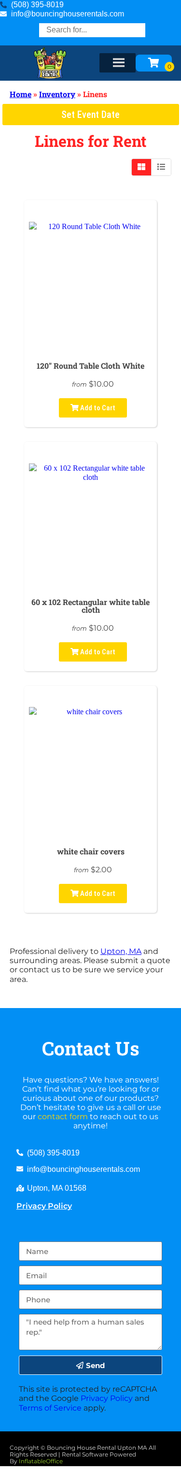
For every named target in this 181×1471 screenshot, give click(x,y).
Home (20, 94)
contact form (63, 1116)
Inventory (57, 94)
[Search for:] (92, 30)
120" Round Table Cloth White (90, 366)
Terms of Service (50, 1408)
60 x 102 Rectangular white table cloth (90, 606)
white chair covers (91, 851)
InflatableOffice (41, 1461)
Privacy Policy (44, 1206)
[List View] (161, 167)
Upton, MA (120, 951)
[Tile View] (142, 167)
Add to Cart (97, 408)
